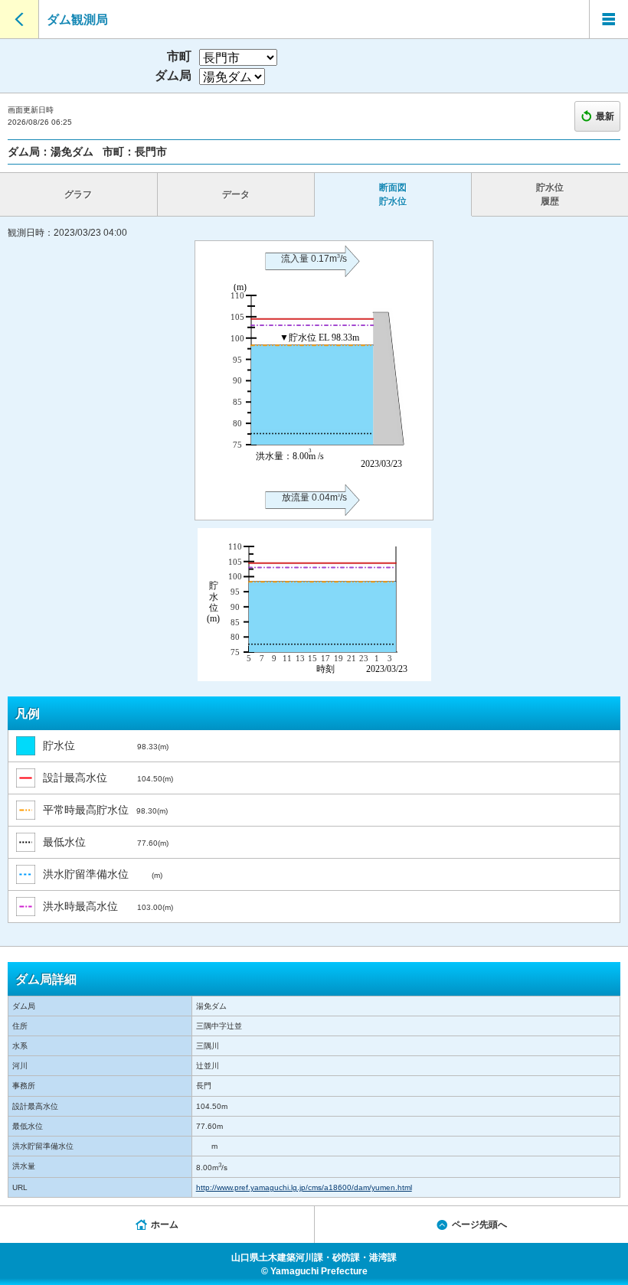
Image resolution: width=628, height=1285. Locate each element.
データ (236, 194)
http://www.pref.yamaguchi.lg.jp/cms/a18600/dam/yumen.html (304, 1187)
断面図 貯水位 (393, 194)
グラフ (78, 194)
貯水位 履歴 (550, 194)
